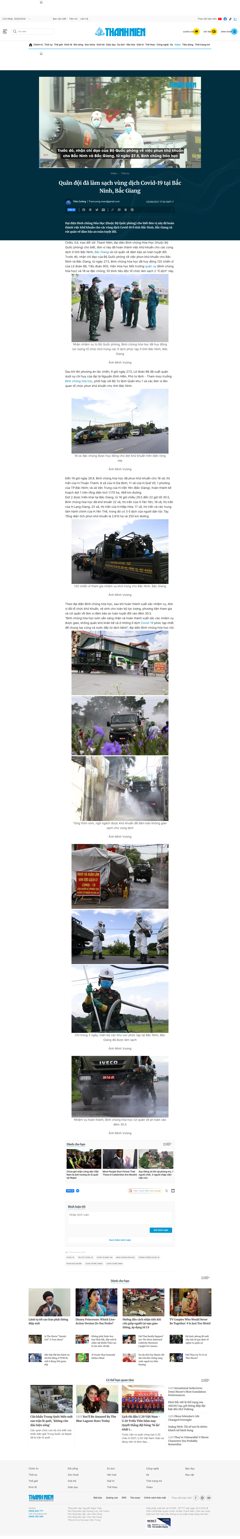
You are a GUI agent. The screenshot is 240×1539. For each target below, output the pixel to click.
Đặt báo (98, 1497)
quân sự (150, 266)
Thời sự (48, 44)
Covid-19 (147, 623)
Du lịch (121, 44)
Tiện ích (73, 18)
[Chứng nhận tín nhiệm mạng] (158, 1523)
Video (177, 44)
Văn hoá (111, 1474)
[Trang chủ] (30, 45)
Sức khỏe (90, 44)
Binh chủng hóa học (79, 381)
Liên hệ (84, 18)
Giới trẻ (100, 44)
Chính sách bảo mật (155, 1497)
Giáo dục (111, 44)
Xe (171, 44)
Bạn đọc (190, 1468)
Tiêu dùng (187, 44)
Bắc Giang (102, 252)
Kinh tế (68, 44)
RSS (124, 1497)
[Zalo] (236, 19)
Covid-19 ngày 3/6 (104, 1257)
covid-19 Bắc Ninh (114, 1264)
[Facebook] (225, 19)
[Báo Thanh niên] (41, 1497)
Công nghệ (163, 44)
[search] (33, 31)
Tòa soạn (135, 1497)
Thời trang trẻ (202, 44)
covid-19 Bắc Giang (94, 1264)
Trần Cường (79, 201)
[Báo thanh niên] (120, 31)
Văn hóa (130, 44)
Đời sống (78, 44)
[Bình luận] (119, 210)
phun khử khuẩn (74, 1264)
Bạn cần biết (59, 18)
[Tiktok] (230, 19)
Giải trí (140, 44)
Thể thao (150, 44)
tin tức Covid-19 (85, 1257)
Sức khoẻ (73, 1474)
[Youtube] (220, 19)
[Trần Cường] (68, 202)
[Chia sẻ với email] (103, 210)
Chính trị (38, 44)
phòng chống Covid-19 (149, 1257)
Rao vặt (189, 1474)
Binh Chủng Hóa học (125, 1257)
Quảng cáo (112, 1497)
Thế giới (58, 44)
